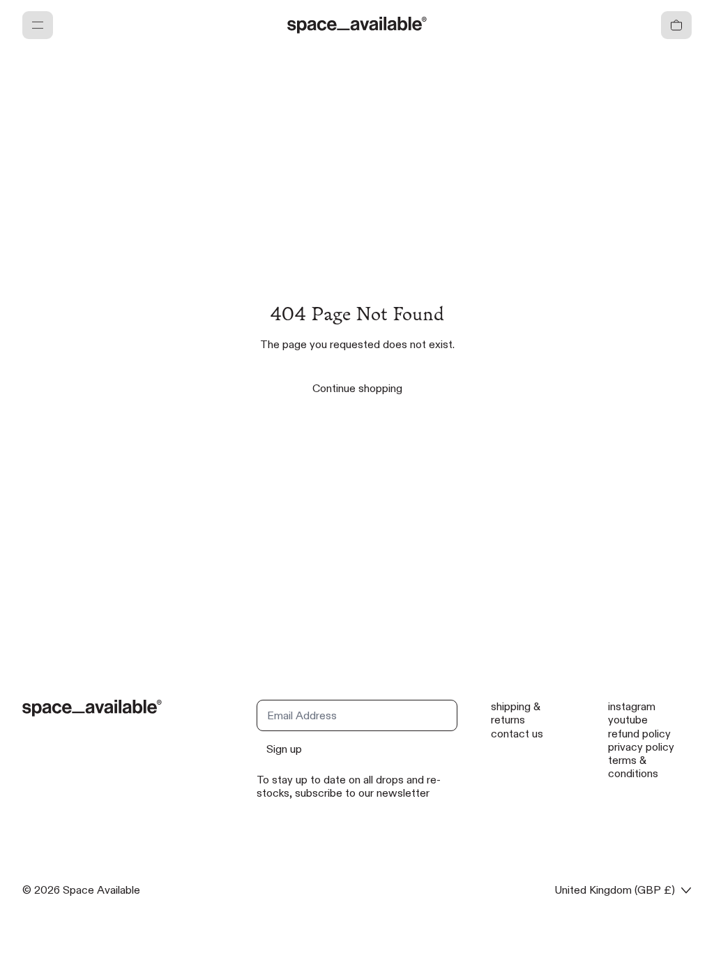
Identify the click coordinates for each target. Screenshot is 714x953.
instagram (631, 706)
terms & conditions (633, 766)
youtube (628, 719)
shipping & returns (515, 713)
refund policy (639, 733)
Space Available (101, 889)
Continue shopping (357, 388)
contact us (517, 733)
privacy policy (641, 746)
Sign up (284, 749)
